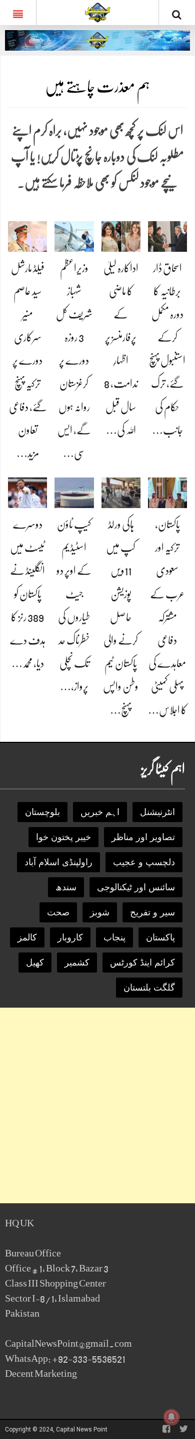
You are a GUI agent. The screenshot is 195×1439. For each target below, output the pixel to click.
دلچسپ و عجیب (144, 862)
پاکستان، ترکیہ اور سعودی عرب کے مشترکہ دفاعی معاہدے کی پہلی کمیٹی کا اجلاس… (167, 617)
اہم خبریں (100, 812)
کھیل (35, 962)
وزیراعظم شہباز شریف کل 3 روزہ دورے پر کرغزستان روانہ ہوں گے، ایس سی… (74, 360)
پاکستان (160, 937)
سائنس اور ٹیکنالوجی (136, 887)
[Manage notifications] (172, 1417)
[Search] (177, 14)
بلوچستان (42, 812)
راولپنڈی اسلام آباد (58, 862)
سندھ (66, 887)
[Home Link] (97, 12)
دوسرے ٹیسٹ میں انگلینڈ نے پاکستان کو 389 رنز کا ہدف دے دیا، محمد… (28, 594)
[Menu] (18, 12)
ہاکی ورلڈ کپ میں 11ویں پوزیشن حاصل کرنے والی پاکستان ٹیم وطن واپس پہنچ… (120, 617)
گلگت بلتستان (149, 988)
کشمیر (77, 962)
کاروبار (70, 937)
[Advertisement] (97, 1105)
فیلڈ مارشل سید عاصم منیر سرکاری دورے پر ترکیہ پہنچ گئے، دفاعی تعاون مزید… (27, 360)
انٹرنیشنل (157, 812)
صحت (58, 912)
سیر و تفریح (152, 912)
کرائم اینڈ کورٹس (142, 962)
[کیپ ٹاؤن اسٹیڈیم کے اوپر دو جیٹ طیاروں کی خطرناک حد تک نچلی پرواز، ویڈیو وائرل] (74, 492)
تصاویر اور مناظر (143, 837)
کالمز (27, 937)
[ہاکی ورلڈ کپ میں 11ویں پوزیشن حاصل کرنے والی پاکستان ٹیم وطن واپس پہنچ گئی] (121, 492)
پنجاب (115, 937)
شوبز (100, 912)
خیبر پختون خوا (63, 837)
